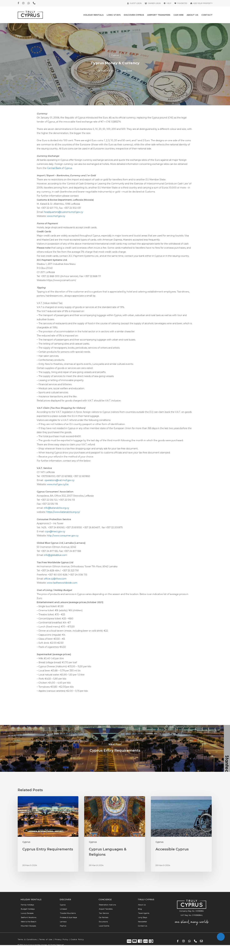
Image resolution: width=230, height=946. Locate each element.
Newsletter (142, 922)
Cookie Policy (77, 939)
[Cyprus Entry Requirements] (115, 748)
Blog (140, 909)
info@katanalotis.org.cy (56, 508)
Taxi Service (104, 913)
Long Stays (142, 917)
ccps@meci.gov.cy (55, 531)
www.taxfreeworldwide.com (62, 582)
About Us (142, 905)
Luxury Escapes (27, 913)
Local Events (104, 926)
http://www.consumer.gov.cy (63, 535)
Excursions (103, 922)
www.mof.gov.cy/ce (58, 484)
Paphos (63, 926)
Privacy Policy (61, 939)
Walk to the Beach (28, 922)
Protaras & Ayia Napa (68, 917)
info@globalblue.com (55, 555)
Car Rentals (103, 917)
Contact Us (142, 926)
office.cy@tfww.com (55, 578)
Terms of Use (45, 939)
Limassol (63, 909)
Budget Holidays (28, 909)
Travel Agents (143, 913)
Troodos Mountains (68, 913)
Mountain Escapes (28, 926)
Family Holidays (27, 905)
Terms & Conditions (27, 939)
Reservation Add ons (107, 905)
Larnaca (63, 922)
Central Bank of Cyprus (59, 168)
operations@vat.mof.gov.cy (59, 480)
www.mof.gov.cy (56, 216)
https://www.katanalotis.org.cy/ (63, 512)
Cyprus (115, 55)
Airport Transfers (105, 909)
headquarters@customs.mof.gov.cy (63, 212)
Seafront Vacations (28, 917)
